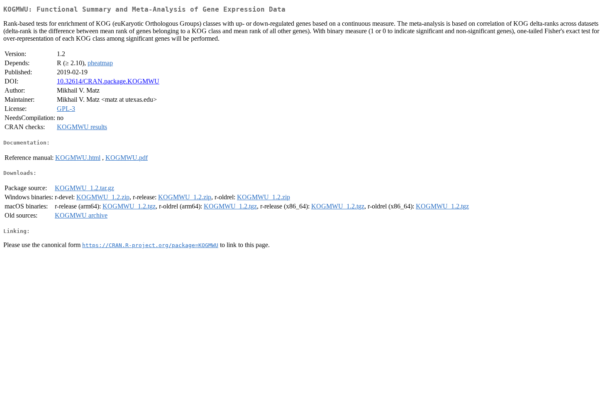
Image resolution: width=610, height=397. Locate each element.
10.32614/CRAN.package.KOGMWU (108, 81)
